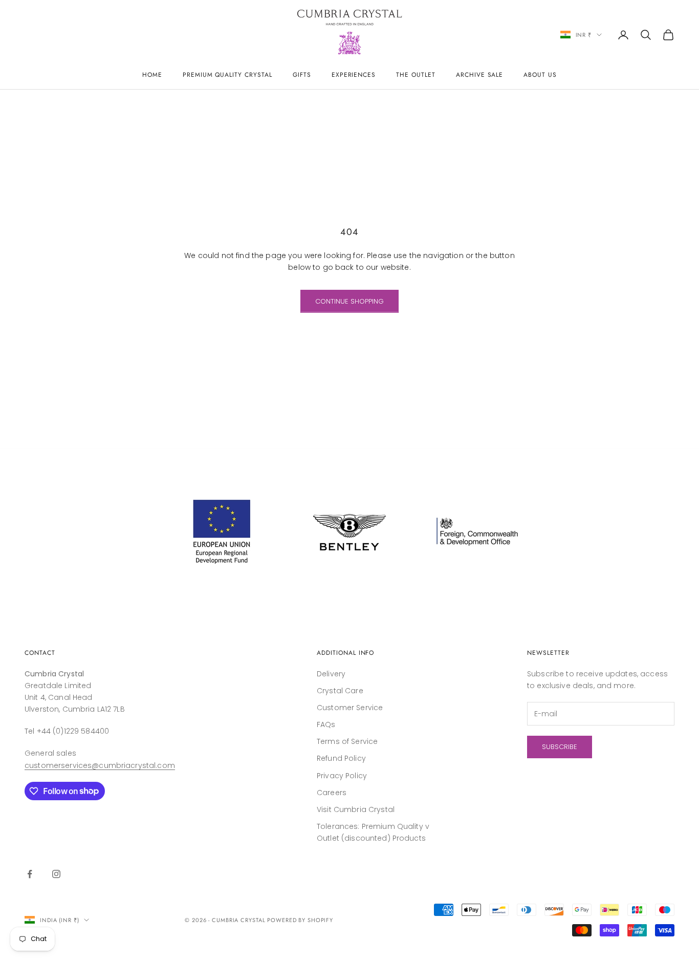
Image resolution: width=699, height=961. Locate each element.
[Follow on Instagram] (56, 874)
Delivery (331, 674)
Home (152, 74)
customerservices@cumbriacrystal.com (100, 765)
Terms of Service (347, 741)
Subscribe (559, 747)
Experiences (354, 74)
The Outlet (415, 74)
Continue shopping (349, 301)
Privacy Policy (342, 776)
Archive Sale (480, 74)
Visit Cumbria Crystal (356, 809)
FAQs (326, 724)
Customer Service (350, 707)
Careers (331, 792)
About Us (540, 74)
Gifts (302, 74)
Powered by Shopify (300, 920)
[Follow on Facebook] (30, 874)
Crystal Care (340, 691)
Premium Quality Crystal (227, 74)
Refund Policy (341, 758)
